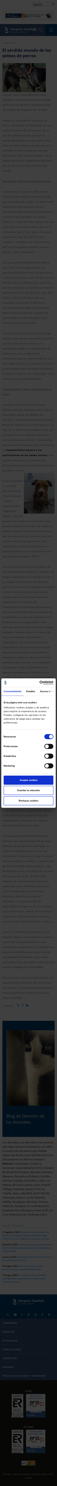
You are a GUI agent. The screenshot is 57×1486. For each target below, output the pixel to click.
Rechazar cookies (28, 800)
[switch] (48, 746)
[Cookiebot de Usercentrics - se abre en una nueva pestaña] (40, 683)
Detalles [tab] (30, 691)
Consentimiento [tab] (12, 691)
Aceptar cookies (29, 780)
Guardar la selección (28, 790)
